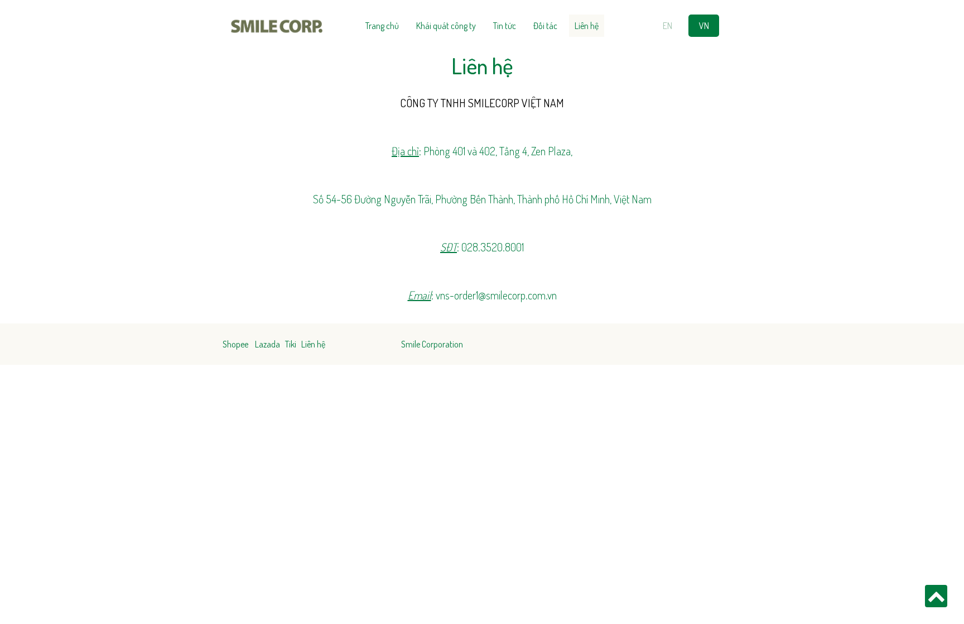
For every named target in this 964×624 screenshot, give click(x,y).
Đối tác (545, 25)
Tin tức (504, 25)
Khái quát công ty (446, 25)
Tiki (290, 344)
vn (704, 25)
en (667, 25)
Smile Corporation (432, 344)
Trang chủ (382, 25)
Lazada (267, 344)
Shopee (235, 344)
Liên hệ (587, 25)
